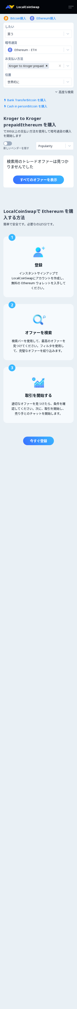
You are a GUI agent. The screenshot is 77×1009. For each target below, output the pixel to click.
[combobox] (7, 49)
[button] (46, 66)
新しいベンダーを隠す (16, 148)
